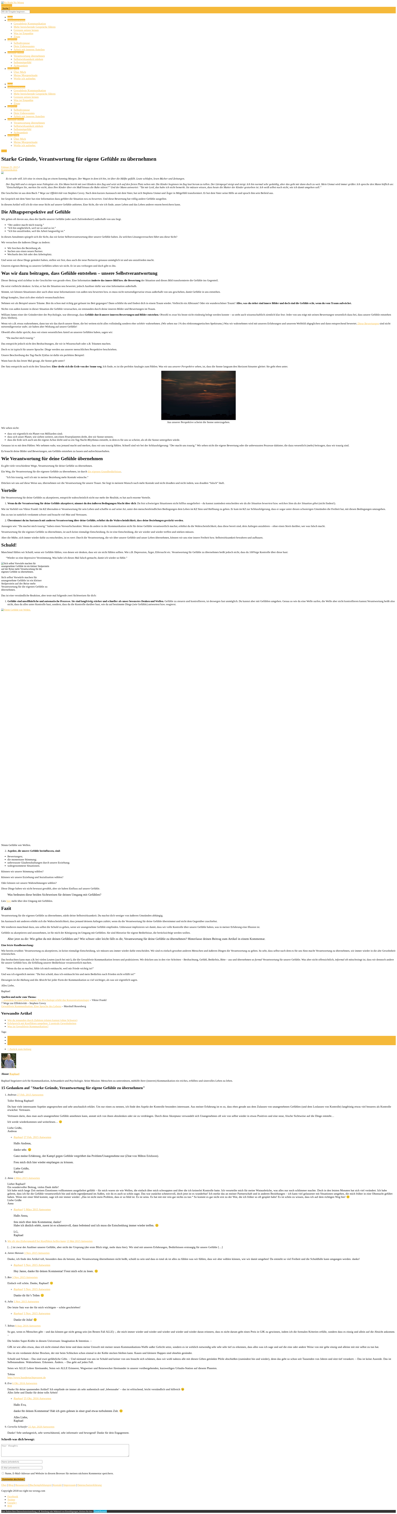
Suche (5, 8)
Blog (10, 17)
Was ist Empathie (23, 33)
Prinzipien (13, 1043)
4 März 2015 (21, 1178)
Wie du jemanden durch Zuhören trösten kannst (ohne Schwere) (42, 1020)
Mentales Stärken (17, 1040)
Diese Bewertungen (368, 323)
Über (4, 1485)
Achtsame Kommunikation (22, 1037)
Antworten (37, 1094)
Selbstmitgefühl (22, 62)
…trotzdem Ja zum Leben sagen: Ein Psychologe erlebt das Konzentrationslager (45, 1000)
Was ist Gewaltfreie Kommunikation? (28, 1026)
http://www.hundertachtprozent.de (26, 1377)
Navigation (6, 5)
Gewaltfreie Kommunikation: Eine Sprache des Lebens (31, 1006)
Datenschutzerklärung (89, 1485)
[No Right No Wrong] (12, 2)
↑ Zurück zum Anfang (19, 1049)
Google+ (12, 1502)
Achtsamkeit (21, 65)
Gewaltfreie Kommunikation (30, 23)
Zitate (17, 36)
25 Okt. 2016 (31, 1398)
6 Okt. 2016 (19, 1383)
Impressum (70, 1485)
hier (9, 900)
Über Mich (13, 68)
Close (4, 151)
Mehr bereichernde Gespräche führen (35, 26)
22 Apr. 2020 (35, 1426)
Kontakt (57, 1485)
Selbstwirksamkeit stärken (28, 59)
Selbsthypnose (22, 43)
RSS (9, 1505)
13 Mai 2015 (74, 1241)
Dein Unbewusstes (24, 46)
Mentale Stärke (15, 52)
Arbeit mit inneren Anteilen (29, 49)
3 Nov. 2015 (31, 1253)
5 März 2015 (31, 1209)
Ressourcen (21, 1485)
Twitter (11, 1499)
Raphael (14, 1073)
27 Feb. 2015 (24, 1094)
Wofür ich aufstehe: (25, 78)
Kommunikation (16, 20)
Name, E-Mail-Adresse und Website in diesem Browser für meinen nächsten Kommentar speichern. (59, 1473)
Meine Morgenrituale (26, 75)
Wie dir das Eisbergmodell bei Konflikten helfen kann (36, 1241)
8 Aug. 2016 (22, 1325)
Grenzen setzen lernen (26, 30)
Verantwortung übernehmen (29, 55)
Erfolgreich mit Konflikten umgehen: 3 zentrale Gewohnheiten (41, 1023)
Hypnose (12, 39)
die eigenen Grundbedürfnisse (104, 471)
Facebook (12, 1496)
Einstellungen (100, 1511)
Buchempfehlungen (40, 1485)
